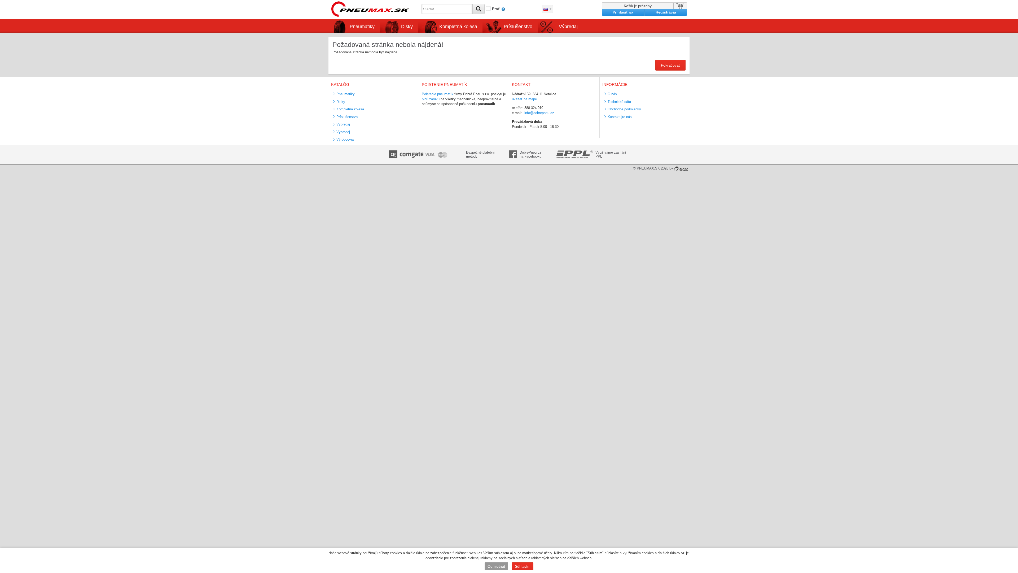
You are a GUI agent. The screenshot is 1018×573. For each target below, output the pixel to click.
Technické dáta (619, 102)
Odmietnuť (496, 566)
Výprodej (343, 132)
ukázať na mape (524, 99)
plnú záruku (431, 99)
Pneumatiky (345, 94)
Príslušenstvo (518, 26)
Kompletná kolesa (350, 109)
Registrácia (666, 12)
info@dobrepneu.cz (539, 113)
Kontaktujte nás (620, 117)
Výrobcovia (345, 139)
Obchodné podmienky (624, 109)
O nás (612, 94)
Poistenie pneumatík (437, 94)
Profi (496, 9)
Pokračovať (670, 65)
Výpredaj (568, 26)
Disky (340, 102)
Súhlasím (522, 566)
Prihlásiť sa (623, 12)
